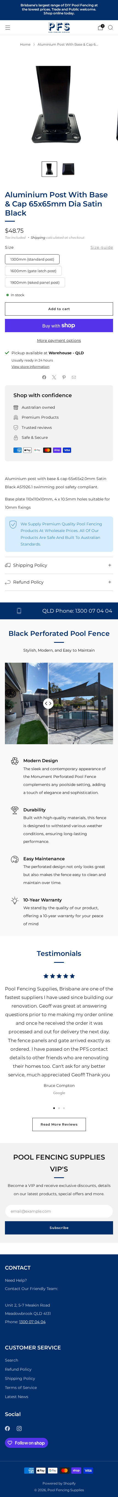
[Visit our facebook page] (7, 1429)
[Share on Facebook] (44, 377)
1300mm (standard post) (32, 259)
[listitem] (59, 10)
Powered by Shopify (59, 1483)
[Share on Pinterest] (64, 377)
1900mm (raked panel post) (35, 282)
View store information (30, 367)
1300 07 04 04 (32, 1321)
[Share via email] (74, 377)
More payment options (59, 340)
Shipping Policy (20, 1378)
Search (11, 1360)
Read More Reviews (59, 1124)
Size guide (102, 247)
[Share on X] (54, 377)
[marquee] (59, 610)
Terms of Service (21, 1387)
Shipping (38, 237)
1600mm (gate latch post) (33, 271)
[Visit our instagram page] (19, 1429)
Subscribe (59, 1228)
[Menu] (7, 27)
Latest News (16, 1396)
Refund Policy (18, 1369)
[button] (54, 1108)
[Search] (110, 27)
